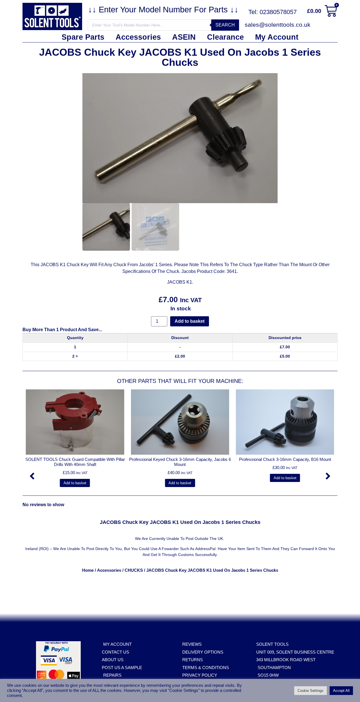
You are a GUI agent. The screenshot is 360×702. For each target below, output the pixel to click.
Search (225, 25)
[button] (32, 476)
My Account (276, 37)
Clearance (225, 37)
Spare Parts (83, 37)
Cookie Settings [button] (310, 690)
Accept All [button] (341, 690)
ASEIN (184, 37)
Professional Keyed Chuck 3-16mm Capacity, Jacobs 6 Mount (180, 462)
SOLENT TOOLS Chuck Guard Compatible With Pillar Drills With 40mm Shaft (75, 462)
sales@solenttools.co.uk (277, 24)
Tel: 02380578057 (272, 11)
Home (88, 570)
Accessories (138, 37)
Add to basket (189, 321)
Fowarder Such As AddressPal (188, 548)
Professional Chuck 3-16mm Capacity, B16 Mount (285, 459)
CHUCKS (134, 570)
